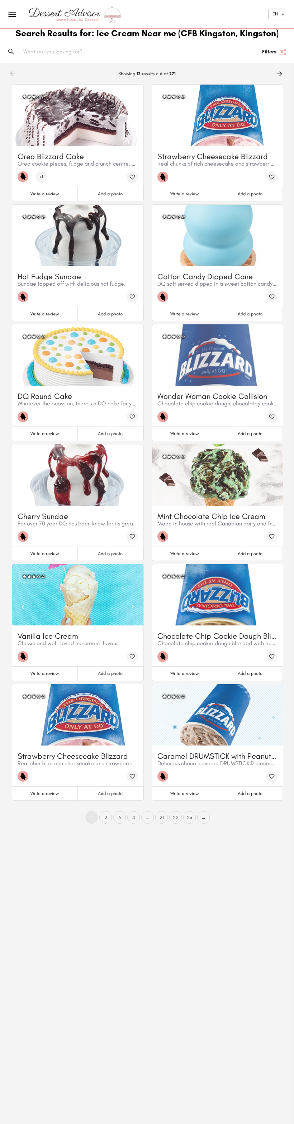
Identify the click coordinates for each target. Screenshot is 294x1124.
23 (189, 817)
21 (162, 817)
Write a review (44, 193)
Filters (269, 52)
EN (275, 13)
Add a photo (110, 193)
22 (176, 817)
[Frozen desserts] (25, 176)
